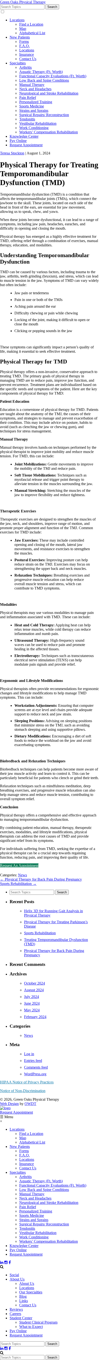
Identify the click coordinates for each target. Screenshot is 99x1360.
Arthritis (25, 67)
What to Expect (31, 1327)
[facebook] (10, 1262)
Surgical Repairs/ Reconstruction (44, 115)
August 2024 (34, 990)
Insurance (26, 54)
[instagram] (6, 1262)
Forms (24, 42)
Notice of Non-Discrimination (22, 1091)
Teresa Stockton (12, 153)
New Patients (20, 37)
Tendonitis (27, 119)
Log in (29, 1054)
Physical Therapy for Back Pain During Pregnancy (41, 879)
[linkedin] (1, 1262)
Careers (15, 1314)
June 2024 (32, 1003)
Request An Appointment (19, 865)
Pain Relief (27, 98)
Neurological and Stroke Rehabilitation (48, 93)
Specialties (18, 63)
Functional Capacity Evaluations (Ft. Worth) (52, 76)
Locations (17, 20)
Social (14, 1275)
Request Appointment (26, 145)
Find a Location (31, 24)
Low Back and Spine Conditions (44, 80)
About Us (17, 1279)
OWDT (30, 1104)
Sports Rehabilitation (18, 884)
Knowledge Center (24, 136)
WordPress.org (35, 1074)
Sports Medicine (31, 106)
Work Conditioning (34, 128)
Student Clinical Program (38, 1322)
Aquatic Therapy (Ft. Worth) (41, 72)
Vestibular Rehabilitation (37, 123)
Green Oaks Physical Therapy (23, 2)
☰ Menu (6, 1117)
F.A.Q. (24, 46)
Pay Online (18, 141)
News (22, 875)
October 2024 (34, 983)
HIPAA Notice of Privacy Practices (27, 1082)
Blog (23, 1296)
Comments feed (36, 1067)
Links (23, 1301)
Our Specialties (30, 1292)
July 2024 (31, 997)
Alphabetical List (32, 33)
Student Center (21, 1318)
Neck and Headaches (35, 89)
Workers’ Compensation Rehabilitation (48, 132)
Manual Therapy (31, 85)
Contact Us (27, 59)
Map (22, 29)
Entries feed (33, 1061)
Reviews (16, 1309)
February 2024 (35, 1017)
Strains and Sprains (33, 110)
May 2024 (32, 1010)
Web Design (9, 1104)
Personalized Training (35, 102)
